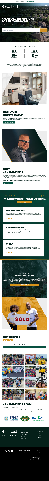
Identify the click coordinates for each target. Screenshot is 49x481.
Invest (39, 435)
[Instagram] (9, 451)
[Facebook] (6, 451)
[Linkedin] (12, 451)
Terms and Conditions (38, 459)
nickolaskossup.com (38, 460)
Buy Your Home (40, 431)
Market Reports (24, 436)
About (39, 433)
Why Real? (40, 437)
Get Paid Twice (25, 434)
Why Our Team (24, 438)
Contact (24, 443)
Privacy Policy (32, 459)
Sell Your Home (24, 432)
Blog (24, 440)
